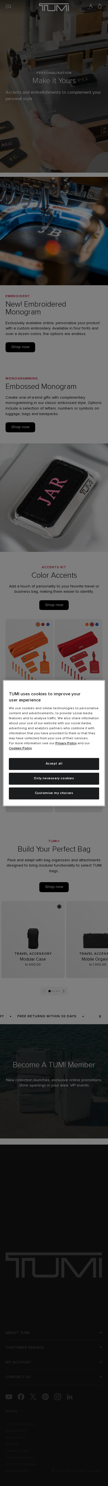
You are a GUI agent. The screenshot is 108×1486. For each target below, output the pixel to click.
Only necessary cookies (54, 778)
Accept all (54, 764)
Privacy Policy (66, 743)
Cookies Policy (20, 748)
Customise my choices (54, 793)
